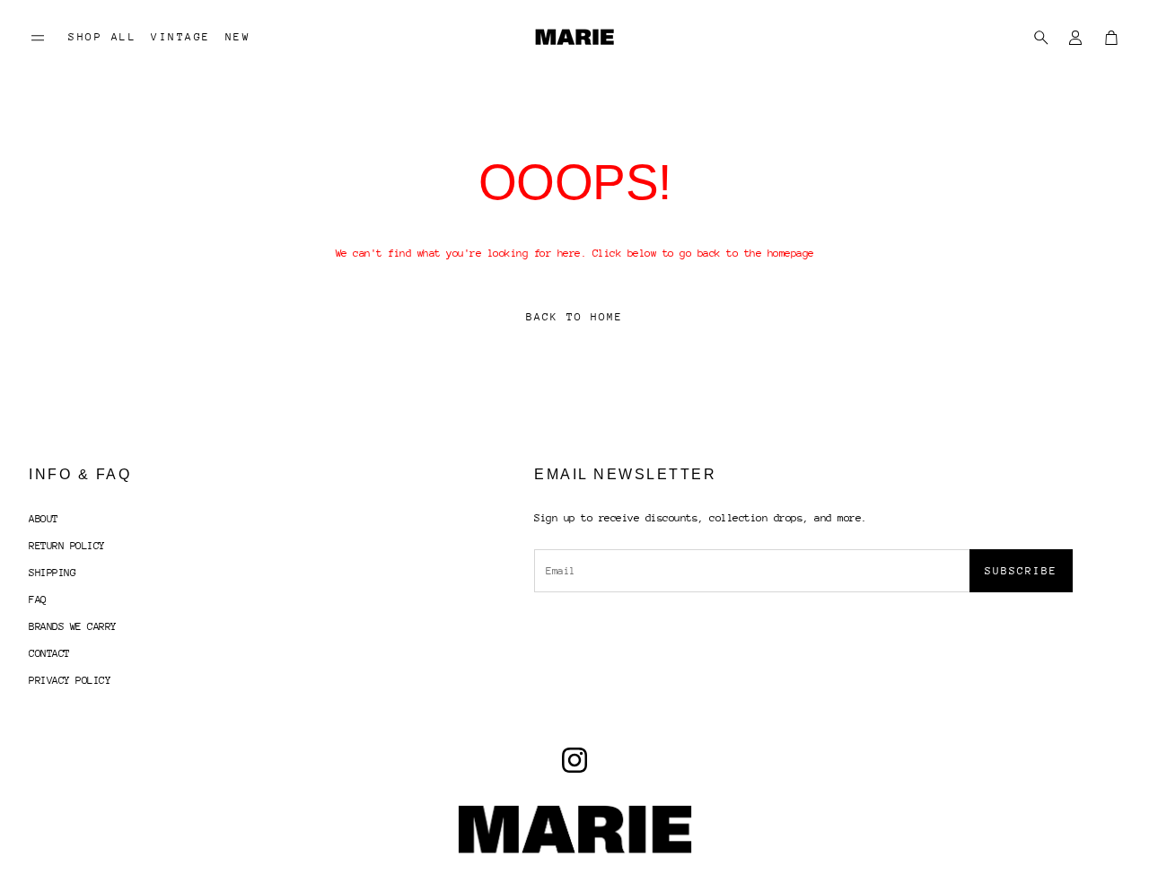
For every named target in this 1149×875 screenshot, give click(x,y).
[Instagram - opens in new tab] (574, 760)
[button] (38, 38)
